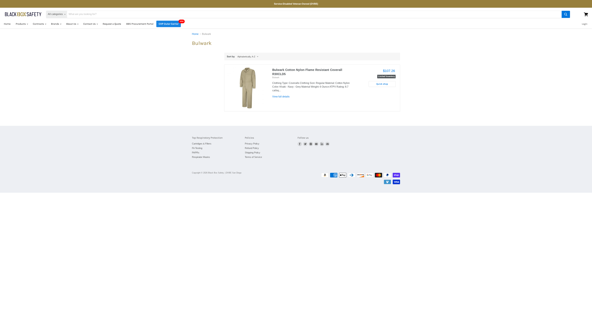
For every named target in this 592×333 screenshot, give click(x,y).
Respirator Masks (201, 157)
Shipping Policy (252, 152)
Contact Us (89, 23)
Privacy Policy (252, 143)
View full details (281, 96)
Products (21, 23)
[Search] (566, 14)
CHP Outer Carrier (169, 23)
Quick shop (382, 84)
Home (7, 23)
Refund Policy (252, 148)
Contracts (39, 23)
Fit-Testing (197, 148)
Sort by (231, 56)
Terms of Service (253, 157)
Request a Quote (112, 23)
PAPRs (195, 152)
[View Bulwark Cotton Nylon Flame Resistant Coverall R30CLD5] (247, 88)
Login (584, 24)
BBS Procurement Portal (139, 23)
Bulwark (275, 77)
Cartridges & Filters (201, 143)
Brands (55, 23)
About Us (71, 23)
